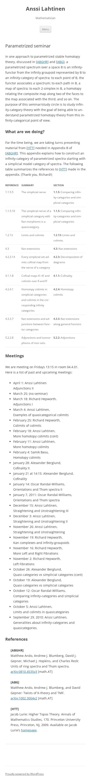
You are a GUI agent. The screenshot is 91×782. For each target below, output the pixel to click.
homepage (29, 730)
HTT (30, 148)
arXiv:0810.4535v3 (24, 671)
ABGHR (42, 62)
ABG (60, 62)
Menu (45, 29)
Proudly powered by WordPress (24, 774)
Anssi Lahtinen (45, 8)
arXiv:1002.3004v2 (24, 698)
